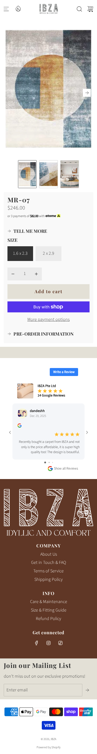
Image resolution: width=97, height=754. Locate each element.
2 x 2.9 (48, 253)
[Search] (79, 8)
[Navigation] (6, 9)
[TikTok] (60, 642)
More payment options (48, 319)
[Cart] (90, 8)
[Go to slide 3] (52, 462)
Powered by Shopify (48, 747)
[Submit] (87, 690)
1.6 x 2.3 (20, 253)
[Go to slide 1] (45, 462)
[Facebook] (36, 642)
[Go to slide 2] (49, 462)
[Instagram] (48, 642)
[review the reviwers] (19, 426)
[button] (87, 93)
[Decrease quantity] (12, 273)
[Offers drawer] (17, 8)
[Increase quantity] (36, 273)
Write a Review (64, 372)
